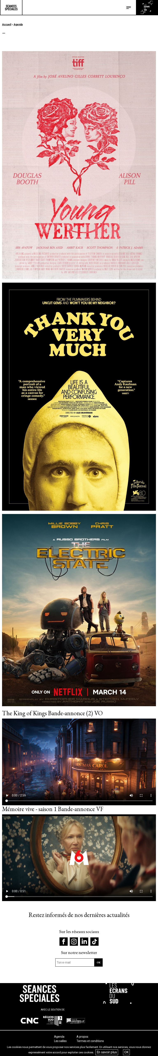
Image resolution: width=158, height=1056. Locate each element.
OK (126, 1052)
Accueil (6, 24)
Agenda (18, 24)
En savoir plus (107, 1052)
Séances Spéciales (11, 7)
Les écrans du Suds (147, 7)
